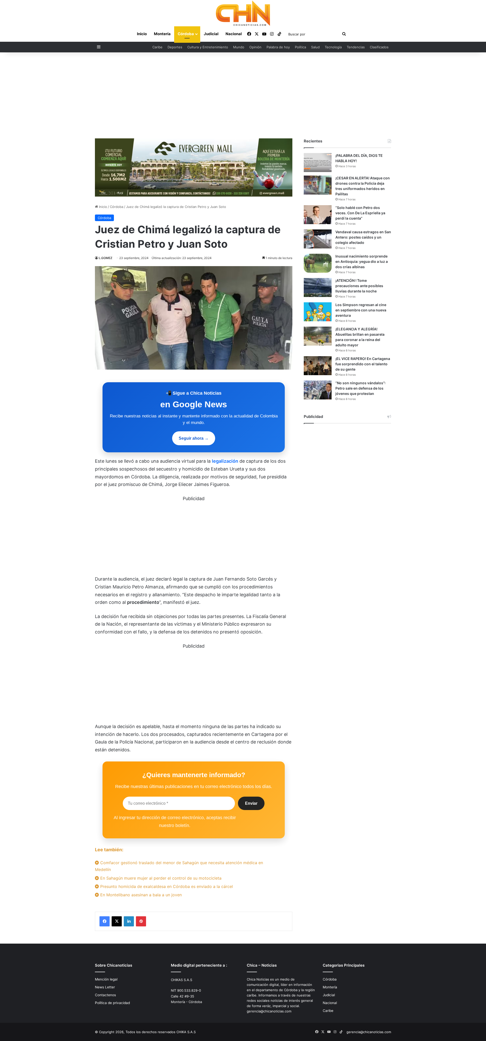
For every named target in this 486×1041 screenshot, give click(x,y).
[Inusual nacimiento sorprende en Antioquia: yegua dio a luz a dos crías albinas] (318, 263)
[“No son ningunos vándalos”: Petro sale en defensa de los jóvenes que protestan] (318, 389)
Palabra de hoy (278, 47)
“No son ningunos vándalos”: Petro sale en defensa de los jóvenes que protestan (360, 388)
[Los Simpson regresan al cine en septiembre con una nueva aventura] (318, 311)
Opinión (255, 47)
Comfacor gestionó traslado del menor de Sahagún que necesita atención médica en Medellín (179, 866)
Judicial (211, 33)
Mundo (238, 47)
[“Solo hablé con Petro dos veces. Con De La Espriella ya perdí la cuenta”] (318, 214)
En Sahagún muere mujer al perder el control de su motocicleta (160, 878)
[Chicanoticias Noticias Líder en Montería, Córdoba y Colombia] (243, 13)
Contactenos (105, 995)
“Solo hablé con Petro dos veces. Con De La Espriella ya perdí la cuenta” (360, 212)
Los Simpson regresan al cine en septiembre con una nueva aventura (360, 310)
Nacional (234, 33)
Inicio (142, 33)
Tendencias (356, 47)
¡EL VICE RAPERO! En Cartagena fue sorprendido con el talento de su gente (362, 363)
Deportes (175, 47)
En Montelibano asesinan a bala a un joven (140, 894)
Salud (315, 47)
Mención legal (106, 979)
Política (300, 47)
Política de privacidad (112, 1003)
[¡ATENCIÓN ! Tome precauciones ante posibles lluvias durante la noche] (318, 287)
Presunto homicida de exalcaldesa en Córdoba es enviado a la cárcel (166, 886)
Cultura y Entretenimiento (207, 47)
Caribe (157, 47)
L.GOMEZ (105, 258)
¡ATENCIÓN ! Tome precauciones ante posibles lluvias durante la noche (359, 285)
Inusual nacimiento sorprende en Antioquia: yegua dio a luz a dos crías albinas (361, 261)
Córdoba (186, 33)
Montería (162, 33)
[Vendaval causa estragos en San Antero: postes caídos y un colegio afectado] (318, 238)
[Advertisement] (243, 95)
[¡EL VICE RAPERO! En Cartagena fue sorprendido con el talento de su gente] (318, 365)
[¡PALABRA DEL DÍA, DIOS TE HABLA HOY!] (318, 162)
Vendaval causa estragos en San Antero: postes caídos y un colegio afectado (363, 237)
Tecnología (333, 47)
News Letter (105, 987)
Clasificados (379, 47)
